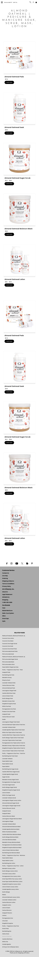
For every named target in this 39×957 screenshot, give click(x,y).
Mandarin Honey (7, 677)
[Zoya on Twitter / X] (22, 563)
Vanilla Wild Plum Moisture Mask (11, 834)
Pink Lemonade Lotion (8, 664)
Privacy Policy (6, 586)
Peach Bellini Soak (7, 761)
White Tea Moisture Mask (9, 831)
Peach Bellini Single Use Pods (10, 667)
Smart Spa (5, 618)
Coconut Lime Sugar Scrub (9, 643)
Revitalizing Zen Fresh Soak (10, 756)
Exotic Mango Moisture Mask (10, 837)
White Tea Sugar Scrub (8, 795)
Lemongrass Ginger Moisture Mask (12, 818)
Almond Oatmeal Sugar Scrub (10, 803)
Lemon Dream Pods (7, 695)
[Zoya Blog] (27, 563)
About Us (5, 591)
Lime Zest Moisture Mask (9, 839)
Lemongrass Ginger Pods (9, 690)
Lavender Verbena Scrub (9, 797)
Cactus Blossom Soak (8, 716)
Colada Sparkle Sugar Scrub (10, 774)
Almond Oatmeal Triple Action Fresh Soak (13, 724)
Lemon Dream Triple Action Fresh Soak (13, 750)
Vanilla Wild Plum (7, 939)
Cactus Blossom (7, 910)
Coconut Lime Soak (7, 646)
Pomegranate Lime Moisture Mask (11, 844)
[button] (10, 2)
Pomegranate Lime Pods (9, 709)
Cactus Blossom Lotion (8, 902)
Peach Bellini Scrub (7, 763)
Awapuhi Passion (7, 912)
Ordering (5, 578)
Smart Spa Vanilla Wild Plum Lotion (12, 881)
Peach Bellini (5, 766)
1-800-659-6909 (7, 602)
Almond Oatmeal (6, 936)
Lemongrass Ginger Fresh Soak (11, 722)
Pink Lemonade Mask (8, 661)
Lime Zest (5, 920)
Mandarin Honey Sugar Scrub (10, 779)
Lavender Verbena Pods (8, 682)
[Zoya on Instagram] (11, 563)
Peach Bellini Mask (7, 858)
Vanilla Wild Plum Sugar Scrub (10, 771)
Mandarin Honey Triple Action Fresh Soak (13, 745)
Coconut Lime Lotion (8, 638)
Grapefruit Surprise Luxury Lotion (11, 884)
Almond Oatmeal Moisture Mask (11, 826)
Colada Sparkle (6, 944)
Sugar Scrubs (6, 776)
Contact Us (5, 573)
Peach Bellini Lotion (7, 860)
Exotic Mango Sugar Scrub (9, 787)
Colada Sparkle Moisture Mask (10, 829)
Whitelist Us (5, 597)
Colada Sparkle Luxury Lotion (10, 889)
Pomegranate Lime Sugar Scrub (11, 782)
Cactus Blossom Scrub (8, 808)
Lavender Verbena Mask (9, 824)
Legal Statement (7, 594)
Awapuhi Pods (6, 672)
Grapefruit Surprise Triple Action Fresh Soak (13, 748)
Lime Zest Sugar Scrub (8, 784)
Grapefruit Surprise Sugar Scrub (11, 790)
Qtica (4, 616)
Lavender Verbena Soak (8, 727)
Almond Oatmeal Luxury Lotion (11, 897)
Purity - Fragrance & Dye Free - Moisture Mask (13, 855)
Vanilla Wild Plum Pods (8, 693)
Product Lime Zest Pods (8, 711)
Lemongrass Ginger (7, 821)
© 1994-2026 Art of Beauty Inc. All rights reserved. (20, 952)
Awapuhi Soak (6, 714)
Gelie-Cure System (8, 613)
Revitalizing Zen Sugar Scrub (10, 769)
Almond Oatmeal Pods (8, 688)
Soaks (4, 719)
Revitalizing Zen (6, 931)
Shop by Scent (6, 680)
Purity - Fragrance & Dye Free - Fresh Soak (13, 753)
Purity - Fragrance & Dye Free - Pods (12, 669)
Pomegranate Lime (7, 918)
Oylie (3, 621)
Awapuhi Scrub (6, 811)
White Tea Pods (6, 706)
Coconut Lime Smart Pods (9, 648)
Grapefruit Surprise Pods (9, 703)
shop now (9, 82)
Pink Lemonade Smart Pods (10, 651)
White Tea (5, 941)
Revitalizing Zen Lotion (8, 863)
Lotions (4, 915)
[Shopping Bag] (36, 2)
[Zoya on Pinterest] (32, 563)
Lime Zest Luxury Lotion (9, 873)
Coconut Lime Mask (7, 641)
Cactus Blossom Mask (8, 816)
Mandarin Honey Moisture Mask (11, 842)
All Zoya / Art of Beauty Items (10, 946)
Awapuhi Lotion (6, 905)
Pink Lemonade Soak (8, 654)
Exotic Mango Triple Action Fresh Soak (13, 737)
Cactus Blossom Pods (8, 685)
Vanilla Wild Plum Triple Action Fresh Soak (13, 735)
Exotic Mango (6, 892)
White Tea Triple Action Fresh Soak (12, 732)
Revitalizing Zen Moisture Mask (11, 852)
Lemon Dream (6, 792)
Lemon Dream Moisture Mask (10, 850)
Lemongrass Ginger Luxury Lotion (11, 800)
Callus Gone (5, 933)
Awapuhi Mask (6, 813)
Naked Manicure (7, 610)
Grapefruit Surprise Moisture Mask (11, 847)
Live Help (5, 575)
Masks (4, 894)
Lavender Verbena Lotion (9, 899)
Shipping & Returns (8, 581)
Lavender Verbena (7, 758)
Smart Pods (5, 928)
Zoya (3, 608)
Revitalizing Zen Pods (8, 675)
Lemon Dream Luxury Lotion (10, 886)
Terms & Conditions (8, 583)
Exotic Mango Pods (7, 698)
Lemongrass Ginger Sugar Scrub (11, 805)
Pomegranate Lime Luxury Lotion (11, 876)
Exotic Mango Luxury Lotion (10, 871)
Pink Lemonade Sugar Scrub (10, 659)
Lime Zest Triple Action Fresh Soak (11, 740)
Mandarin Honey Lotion (8, 868)
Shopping (5, 599)
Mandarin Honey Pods (8, 701)
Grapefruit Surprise (7, 923)
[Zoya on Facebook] (7, 563)
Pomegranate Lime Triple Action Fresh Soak (13, 742)
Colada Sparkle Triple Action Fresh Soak (13, 729)
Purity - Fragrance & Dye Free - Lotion (12, 865)
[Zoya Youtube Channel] (16, 563)
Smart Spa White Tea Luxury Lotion (12, 878)
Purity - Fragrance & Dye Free (10, 926)
